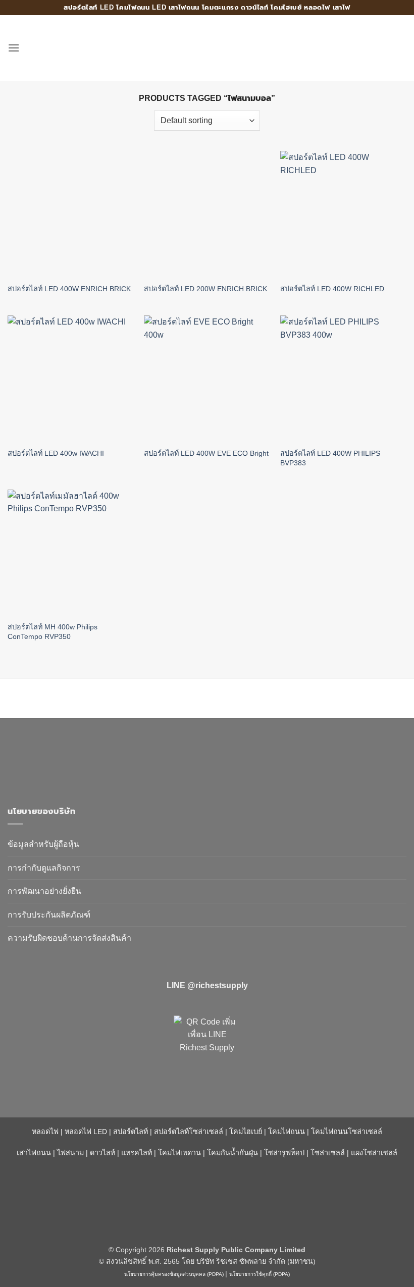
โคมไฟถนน (286, 1132)
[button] (14, 47)
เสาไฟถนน (34, 1153)
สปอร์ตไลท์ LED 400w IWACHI (56, 453)
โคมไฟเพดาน (179, 1153)
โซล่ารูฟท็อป (284, 1153)
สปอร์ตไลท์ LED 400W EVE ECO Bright (206, 453)
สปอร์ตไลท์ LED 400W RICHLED (332, 289)
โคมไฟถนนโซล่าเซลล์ (346, 1132)
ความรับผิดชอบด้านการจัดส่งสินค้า (69, 938)
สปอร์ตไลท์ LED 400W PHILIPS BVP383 (330, 458)
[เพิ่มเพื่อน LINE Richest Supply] (207, 1048)
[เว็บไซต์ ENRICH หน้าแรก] (93, 757)
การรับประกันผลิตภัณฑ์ (49, 914)
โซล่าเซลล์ (327, 1153)
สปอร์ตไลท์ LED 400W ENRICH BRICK (69, 289)
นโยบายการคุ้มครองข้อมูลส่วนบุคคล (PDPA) (174, 1274)
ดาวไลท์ (102, 1153)
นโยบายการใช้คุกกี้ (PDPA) (259, 1274)
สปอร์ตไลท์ (130, 1132)
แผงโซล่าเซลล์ (374, 1153)
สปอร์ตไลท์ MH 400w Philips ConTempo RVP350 (52, 631)
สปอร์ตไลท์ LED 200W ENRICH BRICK (205, 289)
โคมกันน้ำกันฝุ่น (232, 1153)
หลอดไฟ (45, 1132)
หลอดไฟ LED (86, 1132)
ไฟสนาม (70, 1153)
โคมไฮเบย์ (245, 1132)
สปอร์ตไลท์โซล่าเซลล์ (188, 1132)
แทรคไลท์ (136, 1153)
